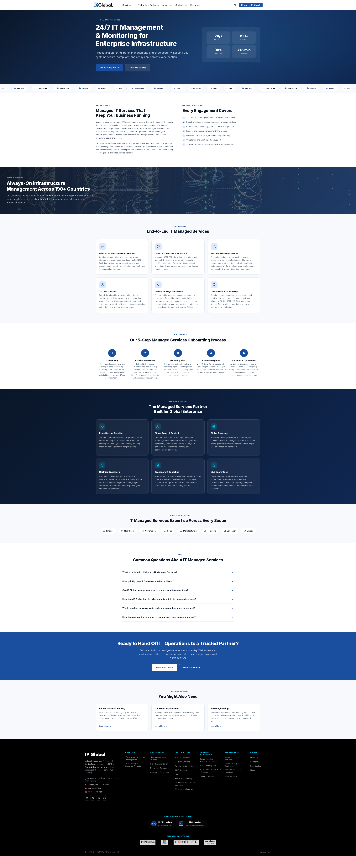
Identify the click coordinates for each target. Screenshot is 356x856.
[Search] (235, 5)
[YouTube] (98, 798)
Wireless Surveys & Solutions (158, 758)
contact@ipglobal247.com (98, 785)
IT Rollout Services (182, 762)
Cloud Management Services (233, 758)
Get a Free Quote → (109, 67)
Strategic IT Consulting (159, 772)
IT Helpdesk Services (158, 768)
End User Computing (183, 778)
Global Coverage (207, 776)
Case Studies (255, 766)
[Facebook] (92, 798)
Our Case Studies (137, 67)
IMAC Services (181, 770)
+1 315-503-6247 (94, 792)
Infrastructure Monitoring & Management (135, 758)
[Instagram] (104, 798)
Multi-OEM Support (208, 766)
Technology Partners (148, 5)
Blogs (252, 770)
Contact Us (180, 5)
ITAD (177, 774)
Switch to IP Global (250, 5)
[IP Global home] (104, 5)
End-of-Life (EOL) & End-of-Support (210, 770)
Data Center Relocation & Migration (185, 783)
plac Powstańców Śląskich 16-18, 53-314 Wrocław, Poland (102, 779)
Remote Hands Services (185, 766)
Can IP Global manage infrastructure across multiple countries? (155, 590)
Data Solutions (231, 776)
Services (127, 5)
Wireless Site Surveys (184, 789)
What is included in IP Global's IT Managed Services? (149, 572)
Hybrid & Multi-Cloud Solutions (234, 771)
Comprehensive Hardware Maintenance (209, 760)
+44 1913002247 (93, 788)
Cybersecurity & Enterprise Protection (133, 764)
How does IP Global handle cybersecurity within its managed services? (159, 599)
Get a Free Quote (164, 667)
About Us (166, 5)
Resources (195, 5)
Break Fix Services (182, 758)
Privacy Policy (265, 852)
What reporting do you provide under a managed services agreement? (158, 608)
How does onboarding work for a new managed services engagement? (159, 617)
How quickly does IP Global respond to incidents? (148, 581)
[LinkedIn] (87, 798)
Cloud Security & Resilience (232, 764)
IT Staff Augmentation (159, 764)
